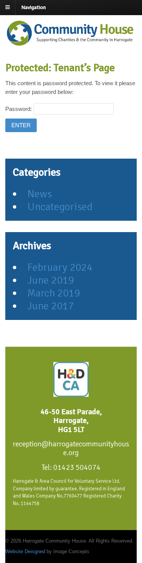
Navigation (33, 7)
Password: (19, 109)
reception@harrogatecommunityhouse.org (71, 448)
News (39, 193)
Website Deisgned (26, 551)
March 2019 (53, 293)
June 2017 (50, 305)
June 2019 (50, 280)
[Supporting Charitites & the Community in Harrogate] (71, 46)
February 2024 (59, 267)
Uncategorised (60, 206)
